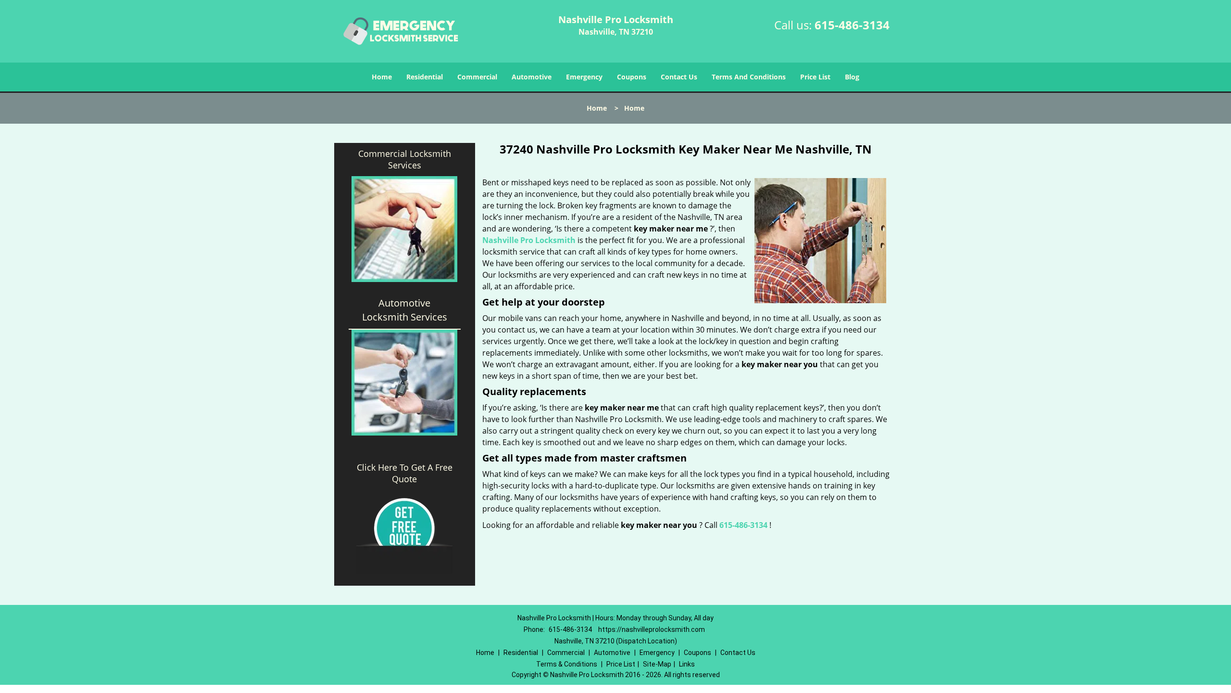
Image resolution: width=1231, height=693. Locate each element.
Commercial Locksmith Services (404, 159)
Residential (424, 76)
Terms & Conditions (566, 664)
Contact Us (679, 76)
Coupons (631, 76)
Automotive (532, 76)
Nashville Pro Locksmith (529, 240)
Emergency (584, 76)
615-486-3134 (852, 25)
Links (687, 664)
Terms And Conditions (749, 76)
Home (382, 76)
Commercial (477, 76)
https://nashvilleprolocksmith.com (651, 629)
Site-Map (657, 664)
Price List (815, 76)
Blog (852, 76)
